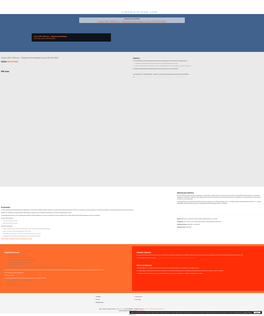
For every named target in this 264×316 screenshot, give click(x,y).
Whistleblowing (99, 302)
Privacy (97, 299)
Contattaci (98, 296)
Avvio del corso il (40, 38)
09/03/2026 (50, 38)
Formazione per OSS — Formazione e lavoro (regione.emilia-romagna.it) (176, 257)
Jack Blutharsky (141, 310)
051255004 (121, 309)
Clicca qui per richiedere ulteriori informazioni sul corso (16, 238)
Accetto (257, 312)
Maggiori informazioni (248, 312)
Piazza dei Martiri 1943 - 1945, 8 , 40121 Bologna (136, 12)
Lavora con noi (138, 296)
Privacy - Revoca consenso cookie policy (155, 309)
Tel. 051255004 (153, 12)
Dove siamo (138, 299)
